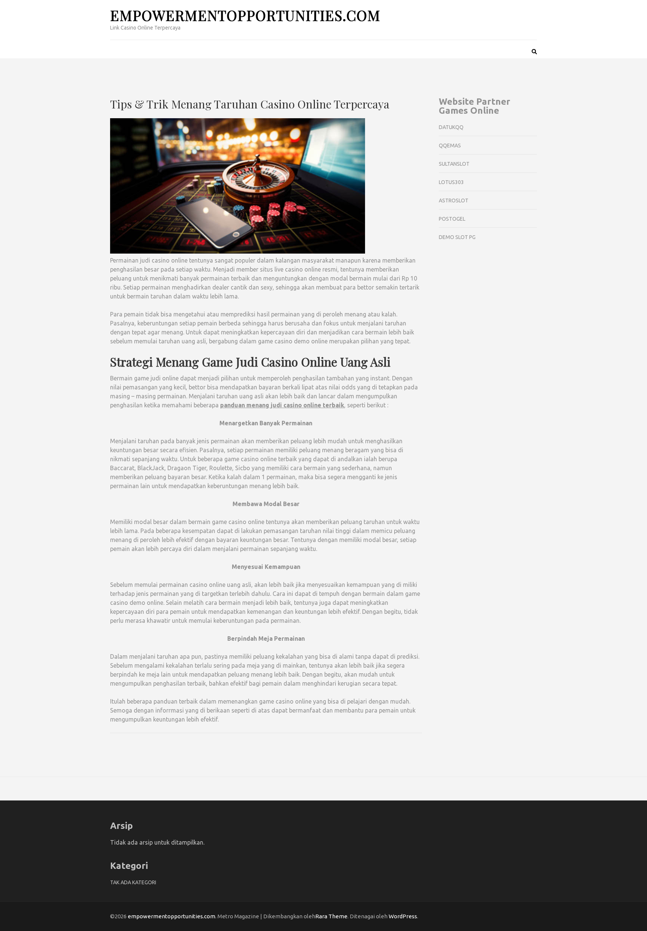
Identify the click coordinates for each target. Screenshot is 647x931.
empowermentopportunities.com (245, 15)
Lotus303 (451, 182)
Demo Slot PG (457, 237)
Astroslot (453, 200)
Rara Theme (331, 916)
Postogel (452, 219)
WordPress (403, 916)
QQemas (450, 145)
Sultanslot (454, 164)
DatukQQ (451, 127)
